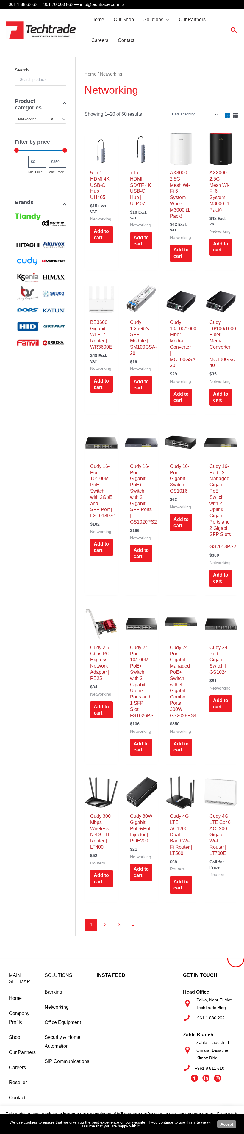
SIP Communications (67, 1061)
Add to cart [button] (101, 234)
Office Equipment (63, 1022)
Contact (17, 1097)
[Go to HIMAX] (54, 277)
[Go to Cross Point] (54, 326)
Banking (53, 991)
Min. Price (35, 172)
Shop (14, 1037)
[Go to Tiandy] (28, 215)
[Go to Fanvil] (28, 342)
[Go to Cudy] (28, 261)
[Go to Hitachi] (28, 244)
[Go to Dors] (28, 310)
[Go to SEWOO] (54, 293)
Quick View (101, 160)
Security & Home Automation (62, 1042)
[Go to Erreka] (54, 342)
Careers (17, 1067)
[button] (166, 19)
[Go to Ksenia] (28, 277)
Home (90, 74)
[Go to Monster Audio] (54, 261)
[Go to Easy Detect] (54, 223)
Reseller (18, 1082)
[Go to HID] (28, 326)
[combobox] (40, 119)
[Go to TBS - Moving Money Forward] (28, 293)
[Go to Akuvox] (54, 244)
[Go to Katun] (54, 310)
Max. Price (56, 172)
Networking (57, 1007)
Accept (226, 1124)
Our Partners (22, 1052)
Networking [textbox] (35, 119)
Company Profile (19, 1018)
